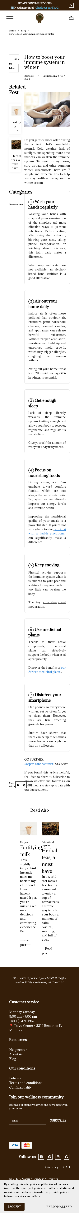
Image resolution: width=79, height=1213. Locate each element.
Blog (23, 30)
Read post (25, 942)
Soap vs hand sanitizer (38, 764)
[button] (59, 1206)
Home (12, 30)
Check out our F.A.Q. (47, 7)
